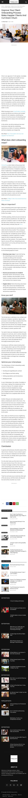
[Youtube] (21, 785)
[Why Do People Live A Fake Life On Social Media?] (5, 610)
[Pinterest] (14, 503)
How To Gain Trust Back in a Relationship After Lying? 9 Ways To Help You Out (18, 516)
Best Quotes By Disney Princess (17, 564)
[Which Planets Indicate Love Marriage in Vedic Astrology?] (5, 642)
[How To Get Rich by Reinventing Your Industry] (5, 713)
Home (2, 6)
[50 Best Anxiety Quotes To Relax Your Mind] (5, 661)
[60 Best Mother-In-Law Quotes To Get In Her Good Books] (5, 654)
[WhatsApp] (17, 503)
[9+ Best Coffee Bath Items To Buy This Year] (5, 687)
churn (21, 224)
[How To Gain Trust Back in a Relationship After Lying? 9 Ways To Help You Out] (5, 516)
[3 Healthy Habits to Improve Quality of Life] (5, 617)
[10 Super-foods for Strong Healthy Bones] (5, 544)
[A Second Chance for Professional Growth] (5, 705)
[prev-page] (2, 557)
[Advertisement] (14, 60)
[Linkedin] (14, 785)
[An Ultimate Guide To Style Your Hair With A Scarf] (5, 694)
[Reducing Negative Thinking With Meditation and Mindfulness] (5, 530)
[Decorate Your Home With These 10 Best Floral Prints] (5, 739)
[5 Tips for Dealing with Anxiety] (5, 603)
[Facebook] (7, 503)
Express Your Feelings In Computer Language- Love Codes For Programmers (18, 581)
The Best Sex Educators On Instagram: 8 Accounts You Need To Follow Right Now (18, 551)
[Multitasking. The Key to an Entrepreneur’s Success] (5, 720)
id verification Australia (19, 111)
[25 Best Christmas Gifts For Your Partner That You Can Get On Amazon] (5, 746)
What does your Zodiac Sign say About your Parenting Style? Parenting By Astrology (17, 628)
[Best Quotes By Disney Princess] (5, 566)
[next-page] (5, 557)
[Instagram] (10, 785)
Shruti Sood (5, 21)
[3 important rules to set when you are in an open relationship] (5, 537)
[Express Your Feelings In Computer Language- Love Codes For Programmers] (5, 581)
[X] (10, 503)
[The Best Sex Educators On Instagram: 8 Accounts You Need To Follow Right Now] (5, 552)
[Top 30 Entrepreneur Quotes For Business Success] (5, 589)
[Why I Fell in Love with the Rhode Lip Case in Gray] (5, 680)
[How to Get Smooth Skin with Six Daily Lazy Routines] (5, 732)
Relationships (7, 6)
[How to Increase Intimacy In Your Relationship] (5, 523)
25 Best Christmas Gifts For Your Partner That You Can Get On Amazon (17, 746)
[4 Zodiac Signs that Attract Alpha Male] (5, 635)
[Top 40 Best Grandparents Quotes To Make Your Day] (5, 668)
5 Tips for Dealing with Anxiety (17, 601)
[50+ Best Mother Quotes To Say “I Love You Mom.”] (5, 574)
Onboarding (4, 165)
